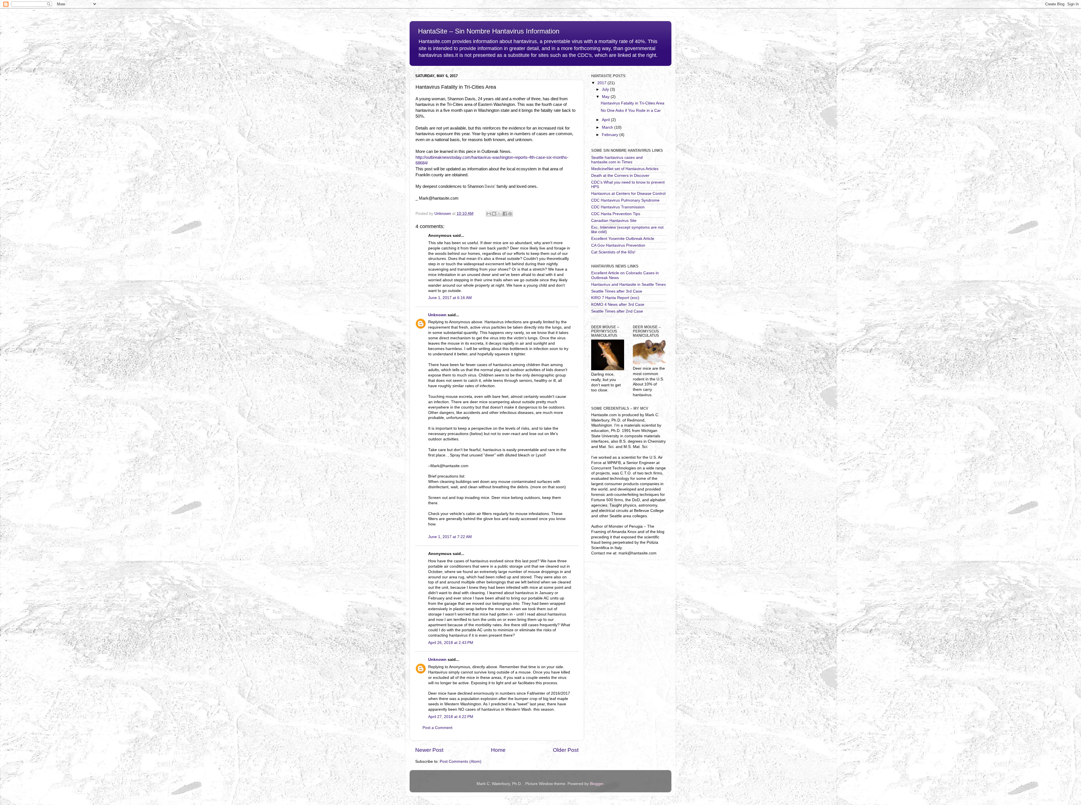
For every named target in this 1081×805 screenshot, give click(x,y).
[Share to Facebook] (505, 214)
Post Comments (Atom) (460, 761)
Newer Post (429, 750)
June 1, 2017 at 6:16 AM (450, 298)
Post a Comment (437, 728)
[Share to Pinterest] (510, 214)
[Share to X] (499, 214)
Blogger (596, 784)
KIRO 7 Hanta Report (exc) (615, 298)
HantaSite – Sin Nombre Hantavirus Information (488, 31)
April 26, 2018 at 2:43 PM (450, 643)
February (610, 135)
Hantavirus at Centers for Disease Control (628, 193)
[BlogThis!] (494, 214)
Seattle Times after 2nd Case (617, 311)
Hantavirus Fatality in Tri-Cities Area (632, 103)
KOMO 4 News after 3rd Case (617, 304)
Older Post (566, 750)
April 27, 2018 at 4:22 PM (450, 717)
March (608, 127)
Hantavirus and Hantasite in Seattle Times (628, 284)
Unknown (437, 315)
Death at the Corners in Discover (620, 175)
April (606, 120)
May (606, 97)
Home (498, 750)
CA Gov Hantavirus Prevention (618, 245)
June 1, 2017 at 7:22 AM (450, 537)
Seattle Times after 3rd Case (616, 291)
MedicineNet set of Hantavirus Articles (624, 169)
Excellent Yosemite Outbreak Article (622, 239)
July (606, 89)
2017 (602, 83)
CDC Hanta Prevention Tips (615, 214)
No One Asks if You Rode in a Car (631, 110)
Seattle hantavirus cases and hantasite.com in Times (617, 159)
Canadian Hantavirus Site (613, 220)
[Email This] (489, 214)
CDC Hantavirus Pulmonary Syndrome (625, 200)
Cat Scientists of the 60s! (613, 252)
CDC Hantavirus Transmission (618, 207)
